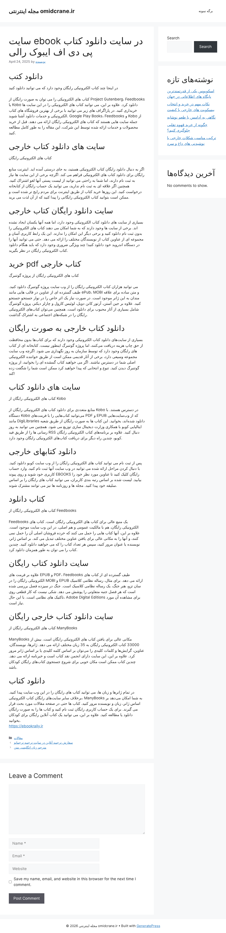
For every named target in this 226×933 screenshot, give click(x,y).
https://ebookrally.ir (26, 726)
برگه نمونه (206, 11)
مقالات (18, 738)
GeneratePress (148, 926)
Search (173, 38)
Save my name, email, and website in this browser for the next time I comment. (75, 882)
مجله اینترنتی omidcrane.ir (42, 11)
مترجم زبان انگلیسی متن (30, 747)
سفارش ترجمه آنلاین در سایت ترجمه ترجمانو (43, 742)
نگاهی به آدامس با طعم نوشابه (191, 117)
